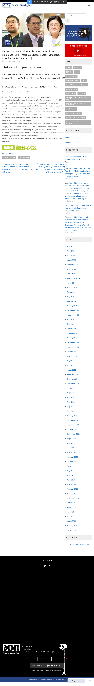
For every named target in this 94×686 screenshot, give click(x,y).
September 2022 (73, 356)
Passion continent (9, 157)
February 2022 (72, 374)
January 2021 (72, 415)
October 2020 (72, 429)
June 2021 (71, 402)
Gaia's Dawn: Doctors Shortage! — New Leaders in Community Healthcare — (78, 208)
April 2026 (71, 255)
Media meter (16, 61)
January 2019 (72, 493)
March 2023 (71, 328)
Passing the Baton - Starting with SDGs (76, 98)
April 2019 (71, 480)
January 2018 (72, 525)
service (28, 659)
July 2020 (70, 443)
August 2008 (71, 530)
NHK (77, 72)
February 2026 (72, 264)
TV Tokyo (82, 93)
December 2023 (73, 310)
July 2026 (70, 246)
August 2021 (71, 392)
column (55, 659)
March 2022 (71, 370)
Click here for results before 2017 (78, 544)
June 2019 (71, 475)
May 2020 (70, 448)
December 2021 (73, 383)
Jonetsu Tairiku (71, 109)
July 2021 (70, 397)
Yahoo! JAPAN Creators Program (76, 85)
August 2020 (71, 438)
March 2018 (71, 521)
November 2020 (73, 425)
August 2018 (71, 507)
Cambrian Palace (71, 89)
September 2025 (73, 278)
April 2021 (71, 411)
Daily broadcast (24, 157)
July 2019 (70, 470)
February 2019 (72, 489)
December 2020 (73, 420)
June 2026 (71, 251)
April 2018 (71, 516)
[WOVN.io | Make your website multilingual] (89, 681)
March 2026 (71, 260)
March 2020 (71, 452)
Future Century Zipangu (73, 113)
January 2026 (72, 269)
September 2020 (73, 434)
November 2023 (73, 315)
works (11, 153)
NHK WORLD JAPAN (72, 80)
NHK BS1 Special (71, 76)
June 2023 (71, 324)
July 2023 (70, 319)
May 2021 (70, 406)
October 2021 (72, 388)
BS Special (77, 68)
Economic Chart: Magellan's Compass (75, 122)
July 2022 (70, 360)
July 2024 (70, 296)
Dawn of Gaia (70, 93)
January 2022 (72, 379)
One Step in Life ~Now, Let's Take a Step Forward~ (76, 104)
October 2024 (72, 292)
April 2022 (71, 365)
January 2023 (72, 337)
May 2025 (70, 283)
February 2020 (72, 457)
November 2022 (73, 347)
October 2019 (72, 461)
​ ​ (6, 61)
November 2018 (73, 498)
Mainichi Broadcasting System (75, 117)
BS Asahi (68, 72)
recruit (48, 659)
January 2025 (72, 287)
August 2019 (71, 466)
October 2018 (72, 502)
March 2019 (71, 484)
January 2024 (72, 305)
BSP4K (68, 68)
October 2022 (72, 351)
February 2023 (72, 333)
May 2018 (70, 512)
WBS (84, 80)
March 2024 (71, 301)
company (41, 659)
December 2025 (73, 273)
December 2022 (73, 342)
